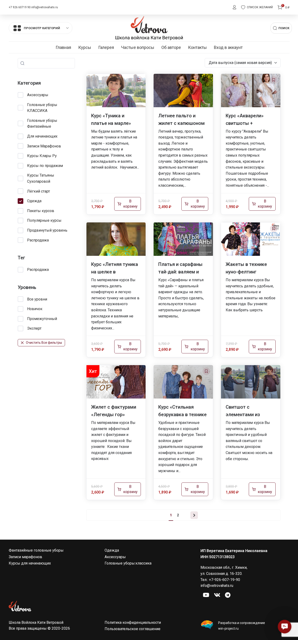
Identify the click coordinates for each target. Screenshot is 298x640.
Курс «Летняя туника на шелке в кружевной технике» (114, 271)
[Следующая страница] (194, 515)
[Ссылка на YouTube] (206, 595)
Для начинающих (42, 136)
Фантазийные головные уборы (36, 550)
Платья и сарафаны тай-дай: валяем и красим (180, 271)
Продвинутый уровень (47, 230)
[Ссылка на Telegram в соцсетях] (228, 595)
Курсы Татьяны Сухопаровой (40, 178)
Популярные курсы (44, 220)
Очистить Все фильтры (44, 342)
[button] (284, 626)
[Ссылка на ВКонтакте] (217, 595)
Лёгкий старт (38, 191)
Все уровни (37, 299)
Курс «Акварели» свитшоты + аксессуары (245, 123)
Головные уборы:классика (128, 563)
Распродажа (38, 240)
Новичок (34, 309)
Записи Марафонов (44, 146)
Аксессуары (37, 95)
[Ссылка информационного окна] (244, 625)
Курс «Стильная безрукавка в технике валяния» (182, 414)
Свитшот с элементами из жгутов (243, 414)
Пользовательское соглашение (132, 629)
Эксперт (34, 328)
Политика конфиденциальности (133, 622)
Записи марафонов (25, 557)
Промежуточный (42, 318)
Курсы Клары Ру (42, 156)
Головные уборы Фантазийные (42, 123)
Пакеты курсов (40, 211)
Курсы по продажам (45, 165)
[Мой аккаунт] (234, 7)
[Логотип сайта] (149, 27)
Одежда (34, 201)
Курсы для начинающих (30, 563)
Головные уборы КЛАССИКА (42, 108)
